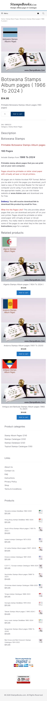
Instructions (10, 478)
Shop (7, 485)
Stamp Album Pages (12, 19)
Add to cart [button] (23, 293)
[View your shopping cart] (38, 13)
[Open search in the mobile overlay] (43, 13)
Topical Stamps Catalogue (16, 446)
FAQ (6, 474)
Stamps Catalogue (13, 439)
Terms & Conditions (13, 489)
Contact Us (9, 471)
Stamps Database (12, 443)
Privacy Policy (11, 481)
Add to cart (17, 114)
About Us (9, 467)
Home (3, 19)
